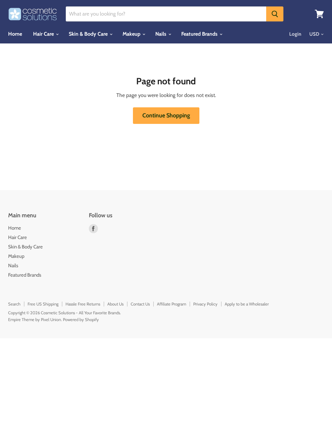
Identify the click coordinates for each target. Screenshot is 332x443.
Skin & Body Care (89, 34)
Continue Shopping (166, 115)
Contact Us (140, 303)
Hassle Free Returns (82, 303)
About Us (115, 303)
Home (15, 34)
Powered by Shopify (81, 319)
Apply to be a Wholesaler (247, 303)
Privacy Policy (205, 303)
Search (14, 303)
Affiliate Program (171, 303)
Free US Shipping (43, 303)
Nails (161, 34)
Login (295, 34)
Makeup (132, 34)
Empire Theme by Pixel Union (34, 319)
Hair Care (44, 34)
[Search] (274, 13)
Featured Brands (200, 34)
